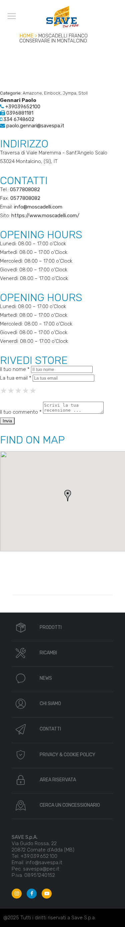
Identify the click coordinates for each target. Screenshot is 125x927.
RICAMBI (48, 653)
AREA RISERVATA (58, 780)
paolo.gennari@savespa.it (34, 126)
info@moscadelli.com (38, 207)
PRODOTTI (51, 627)
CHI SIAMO (50, 703)
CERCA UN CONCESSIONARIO (70, 805)
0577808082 (25, 189)
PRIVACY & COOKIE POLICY (67, 755)
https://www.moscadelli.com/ (45, 216)
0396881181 (19, 113)
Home (26, 36)
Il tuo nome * (15, 369)
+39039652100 (22, 107)
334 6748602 (18, 119)
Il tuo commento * (21, 412)
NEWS (46, 678)
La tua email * (15, 378)
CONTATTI (50, 729)
